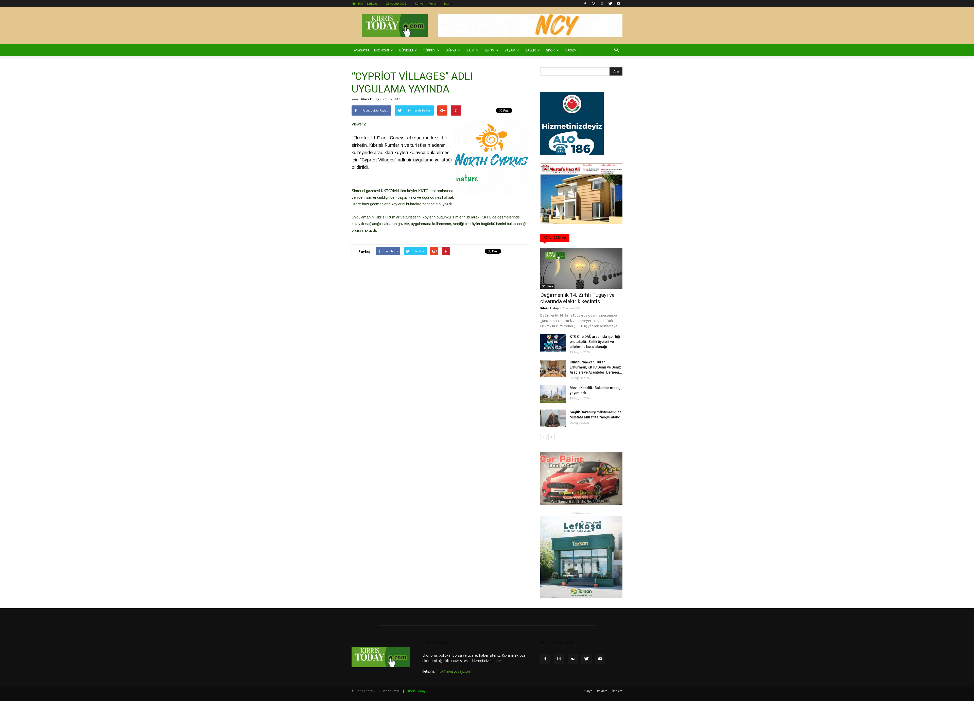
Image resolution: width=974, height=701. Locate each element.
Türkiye (429, 50)
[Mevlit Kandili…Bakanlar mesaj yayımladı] (553, 394)
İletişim (448, 3)
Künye (419, 3)
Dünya (451, 50)
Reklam (433, 3)
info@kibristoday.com (453, 671)
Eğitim (489, 50)
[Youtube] (618, 3)
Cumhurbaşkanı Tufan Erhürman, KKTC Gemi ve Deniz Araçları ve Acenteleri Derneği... (596, 367)
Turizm (571, 50)
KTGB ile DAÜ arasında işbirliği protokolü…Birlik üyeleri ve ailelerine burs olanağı (595, 342)
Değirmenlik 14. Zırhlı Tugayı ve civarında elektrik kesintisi (577, 298)
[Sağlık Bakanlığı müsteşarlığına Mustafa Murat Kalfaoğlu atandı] (553, 418)
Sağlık (530, 50)
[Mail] (602, 3)
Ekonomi (381, 50)
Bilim (470, 50)
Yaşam (510, 50)
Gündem (406, 50)
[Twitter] (610, 3)
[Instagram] (593, 3)
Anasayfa (362, 50)
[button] (616, 50)
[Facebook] (585, 3)
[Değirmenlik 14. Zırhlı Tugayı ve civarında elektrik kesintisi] (581, 268)
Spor (550, 50)
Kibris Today (369, 99)
